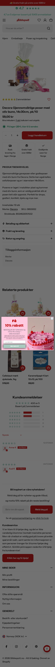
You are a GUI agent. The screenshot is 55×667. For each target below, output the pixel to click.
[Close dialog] (52, 318)
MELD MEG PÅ (14, 346)
